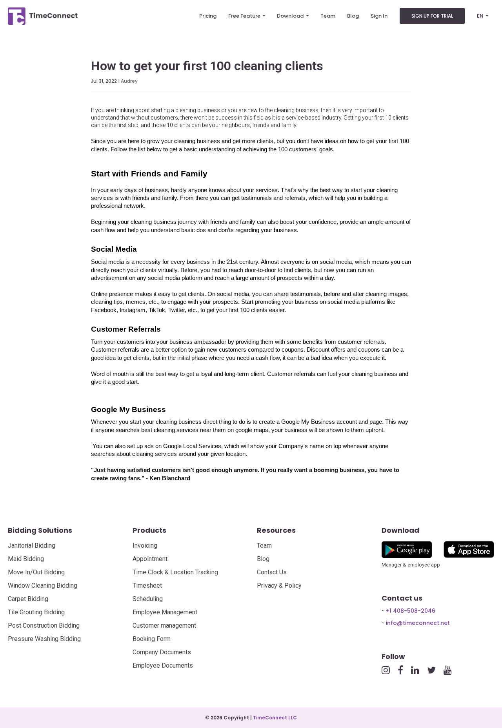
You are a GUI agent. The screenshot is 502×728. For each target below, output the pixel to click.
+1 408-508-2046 (410, 611)
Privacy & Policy (279, 585)
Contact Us (272, 572)
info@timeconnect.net (418, 623)
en (481, 16)
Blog (353, 16)
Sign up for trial (432, 16)
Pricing (207, 16)
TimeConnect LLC (275, 717)
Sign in (379, 16)
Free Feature (245, 16)
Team (327, 16)
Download (291, 16)
